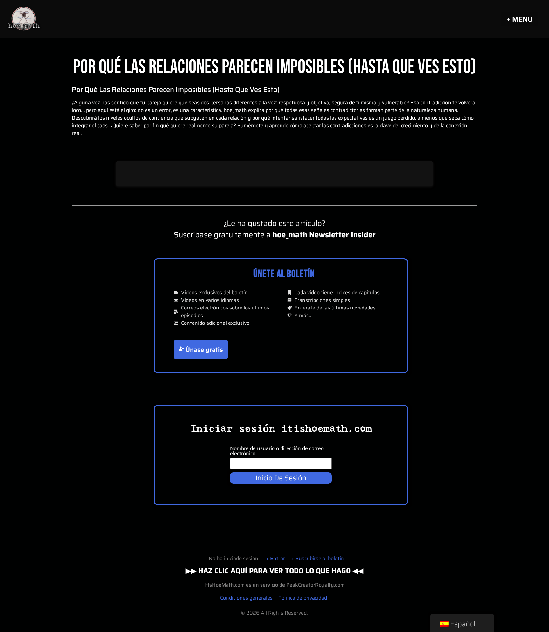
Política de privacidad (302, 598)
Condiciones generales (246, 598)
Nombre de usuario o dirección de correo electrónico (277, 451)
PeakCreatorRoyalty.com (315, 585)
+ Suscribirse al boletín (317, 558)
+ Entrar (275, 558)
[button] (519, 19)
